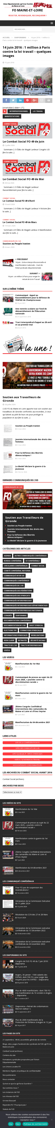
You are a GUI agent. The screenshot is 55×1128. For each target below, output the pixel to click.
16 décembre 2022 (23, 934)
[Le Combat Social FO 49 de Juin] (27, 130)
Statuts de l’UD (8, 1109)
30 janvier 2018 (22, 983)
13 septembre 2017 (24, 1012)
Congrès (8, 615)
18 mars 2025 (21, 685)
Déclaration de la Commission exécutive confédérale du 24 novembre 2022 (32, 942)
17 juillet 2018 (22, 967)
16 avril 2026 (10, 204)
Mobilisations (37, 635)
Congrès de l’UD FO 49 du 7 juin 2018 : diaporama (32, 962)
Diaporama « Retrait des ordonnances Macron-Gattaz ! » (31, 1007)
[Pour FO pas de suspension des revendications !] (8, 890)
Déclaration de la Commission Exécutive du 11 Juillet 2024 (32, 902)
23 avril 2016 (21, 328)
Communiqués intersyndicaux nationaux (23, 610)
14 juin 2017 (21, 1025)
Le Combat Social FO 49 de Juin (23, 141)
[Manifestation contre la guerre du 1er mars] (8, 696)
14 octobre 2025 (23, 893)
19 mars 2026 (10, 226)
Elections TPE (10, 630)
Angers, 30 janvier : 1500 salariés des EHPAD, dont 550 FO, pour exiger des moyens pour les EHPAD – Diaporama (31, 977)
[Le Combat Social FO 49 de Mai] (27, 168)
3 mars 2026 (21, 445)
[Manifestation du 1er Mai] (8, 667)
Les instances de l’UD (11, 1092)
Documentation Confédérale (17, 620)
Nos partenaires (9, 1075)
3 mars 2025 (21, 698)
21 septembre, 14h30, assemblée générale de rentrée (24, 1039)
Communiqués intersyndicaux (18, 600)
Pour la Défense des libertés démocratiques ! (29, 454)
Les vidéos (8, 657)
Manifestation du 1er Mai (27, 663)
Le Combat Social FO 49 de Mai (23, 179)
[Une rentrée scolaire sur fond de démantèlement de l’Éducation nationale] (8, 312)
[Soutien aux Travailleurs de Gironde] (27, 375)
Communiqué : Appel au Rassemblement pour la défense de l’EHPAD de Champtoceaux (32, 297)
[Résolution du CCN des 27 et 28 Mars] (8, 917)
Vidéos (7, 650)
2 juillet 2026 (10, 145)
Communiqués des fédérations (18, 590)
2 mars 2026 (21, 458)
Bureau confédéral (13, 561)
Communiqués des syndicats (17, 595)
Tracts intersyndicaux (31, 645)
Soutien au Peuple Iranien (16, 243)
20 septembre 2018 (24, 317)
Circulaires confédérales (16, 566)
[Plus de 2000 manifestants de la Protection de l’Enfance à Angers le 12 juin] (8, 1023)
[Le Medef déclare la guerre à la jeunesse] (8, 469)
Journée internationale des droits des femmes (33, 440)
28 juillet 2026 (10, 404)
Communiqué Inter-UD (14, 576)
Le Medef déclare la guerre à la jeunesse (30, 467)
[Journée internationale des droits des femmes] (8, 442)
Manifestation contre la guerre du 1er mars (33, 694)
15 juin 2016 (9, 62)
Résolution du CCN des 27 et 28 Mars (31, 914)
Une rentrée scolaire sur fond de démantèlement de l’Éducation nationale (31, 311)
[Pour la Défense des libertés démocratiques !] (8, 456)
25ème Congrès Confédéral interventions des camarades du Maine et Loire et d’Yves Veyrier (31, 709)
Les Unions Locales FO (12, 1066)
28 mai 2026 (9, 183)
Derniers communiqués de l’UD (20, 480)
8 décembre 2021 (23, 725)
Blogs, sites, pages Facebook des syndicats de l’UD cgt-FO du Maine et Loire (27, 1045)
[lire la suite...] (8, 152)
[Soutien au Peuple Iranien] (8, 429)
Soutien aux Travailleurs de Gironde (22, 398)
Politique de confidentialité (35, 1124)
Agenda (7, 556)
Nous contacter (9, 1079)
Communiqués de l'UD (13, 585)
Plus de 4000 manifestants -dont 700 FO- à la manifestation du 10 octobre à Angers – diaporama (33, 993)
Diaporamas (21, 615)
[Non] (51, 1119)
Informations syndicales (15, 635)
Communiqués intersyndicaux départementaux (26, 605)
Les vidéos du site (12, 803)
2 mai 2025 (21, 667)
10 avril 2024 (21, 918)
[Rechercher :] (27, 29)
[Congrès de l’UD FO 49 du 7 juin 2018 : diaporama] (8, 964)
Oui (10, 1124)
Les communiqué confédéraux (18, 881)
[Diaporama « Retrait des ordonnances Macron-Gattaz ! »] (8, 1009)
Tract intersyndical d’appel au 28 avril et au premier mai (33, 323)
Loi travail (38, 111)
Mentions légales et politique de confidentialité (22, 1071)
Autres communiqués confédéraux (31, 556)
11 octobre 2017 (23, 998)
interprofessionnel (18, 111)
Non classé (9, 640)
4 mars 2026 (9, 247)
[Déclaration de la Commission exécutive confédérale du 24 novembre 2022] (8, 944)
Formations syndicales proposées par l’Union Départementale (21, 1061)
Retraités (22, 640)
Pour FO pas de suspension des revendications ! (29, 888)
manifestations (12, 116)
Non (18, 1124)
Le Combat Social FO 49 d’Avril (19, 200)
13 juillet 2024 (22, 907)
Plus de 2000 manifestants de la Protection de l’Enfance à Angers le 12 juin (33, 1021)
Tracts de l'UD (10, 645)
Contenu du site (9, 1055)
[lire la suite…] (24, 417)
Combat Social (38, 566)
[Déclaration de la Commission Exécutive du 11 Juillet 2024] (8, 904)
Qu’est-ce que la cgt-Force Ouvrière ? (17, 1083)
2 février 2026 (22, 472)
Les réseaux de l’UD (11, 1096)
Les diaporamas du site (15, 955)
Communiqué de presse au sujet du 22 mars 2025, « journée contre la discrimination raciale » (33, 679)
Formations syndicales (31, 630)
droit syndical (36, 625)
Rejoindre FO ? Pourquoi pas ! (14, 1105)
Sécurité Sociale (37, 640)
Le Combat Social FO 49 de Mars (20, 222)
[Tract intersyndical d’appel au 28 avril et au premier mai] (8, 322)
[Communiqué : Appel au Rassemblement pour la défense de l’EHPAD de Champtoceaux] (8, 298)
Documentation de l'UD (15, 625)
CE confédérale (32, 561)
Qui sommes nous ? (11, 1088)
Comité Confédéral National (17, 571)
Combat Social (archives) (13, 779)
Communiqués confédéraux (16, 580)
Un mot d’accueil (9, 1100)
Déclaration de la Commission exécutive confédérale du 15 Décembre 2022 (32, 929)
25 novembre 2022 (23, 947)
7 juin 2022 (21, 715)
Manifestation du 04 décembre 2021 (32, 722)
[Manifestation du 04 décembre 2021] (8, 725)
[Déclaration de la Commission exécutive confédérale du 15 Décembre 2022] (8, 931)
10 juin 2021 (21, 303)
